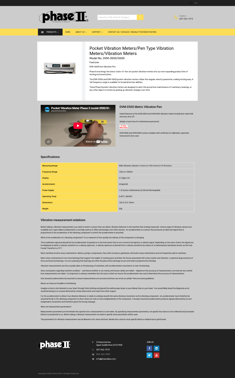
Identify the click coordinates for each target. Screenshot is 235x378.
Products (51, 32)
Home (67, 32)
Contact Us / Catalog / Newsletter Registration (132, 32)
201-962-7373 (186, 19)
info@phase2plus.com (106, 359)
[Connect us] (149, 348)
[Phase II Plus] (63, 22)
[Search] (140, 17)
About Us (80, 32)
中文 (195, 3)
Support (96, 32)
